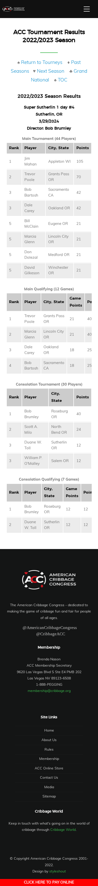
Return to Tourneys (41, 62)
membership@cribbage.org (49, 691)
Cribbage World (63, 830)
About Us (49, 740)
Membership (49, 759)
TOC (62, 80)
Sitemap (49, 796)
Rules (49, 749)
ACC (14, 9)
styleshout (57, 871)
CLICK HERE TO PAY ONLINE (49, 882)
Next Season (50, 71)
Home (49, 730)
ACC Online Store (49, 768)
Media (49, 787)
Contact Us (49, 777)
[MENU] (86, 9)
